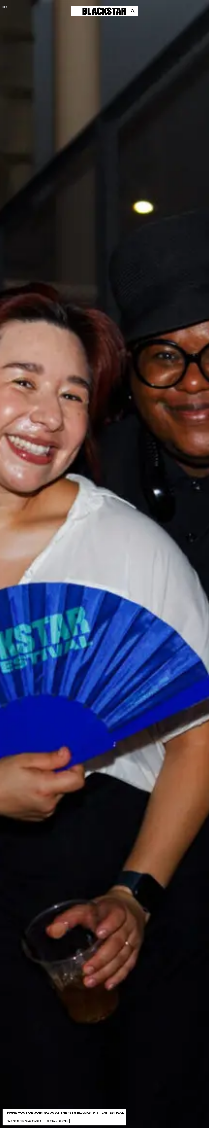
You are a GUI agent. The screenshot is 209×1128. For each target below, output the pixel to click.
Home (4, 7)
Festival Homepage (57, 1121)
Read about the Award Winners (24, 1121)
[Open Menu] (76, 11)
